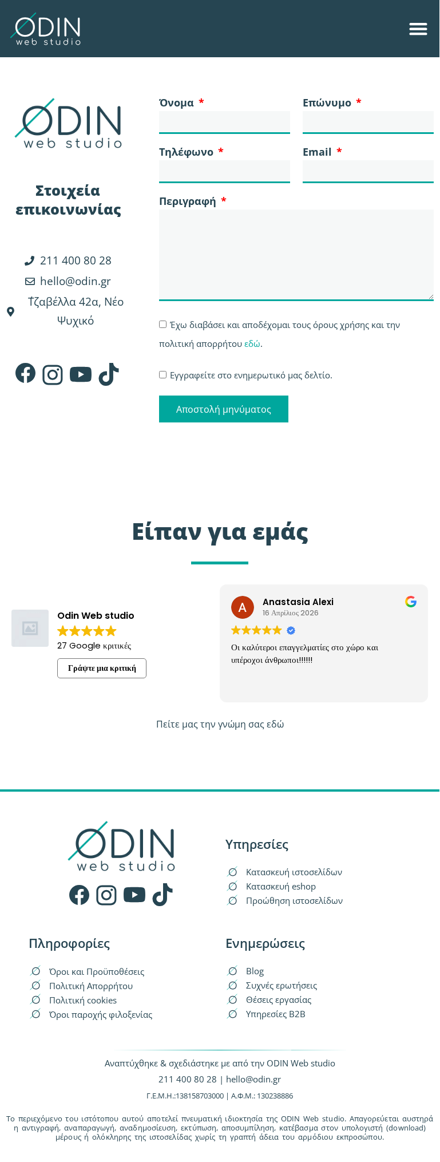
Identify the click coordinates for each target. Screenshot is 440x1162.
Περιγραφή (189, 202)
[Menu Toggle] (418, 28)
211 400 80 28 (187, 1079)
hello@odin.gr (253, 1079)
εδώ (252, 343)
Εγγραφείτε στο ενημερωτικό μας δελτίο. (251, 375)
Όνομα (178, 103)
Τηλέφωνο (187, 153)
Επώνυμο (328, 103)
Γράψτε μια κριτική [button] (102, 668)
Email (319, 153)
